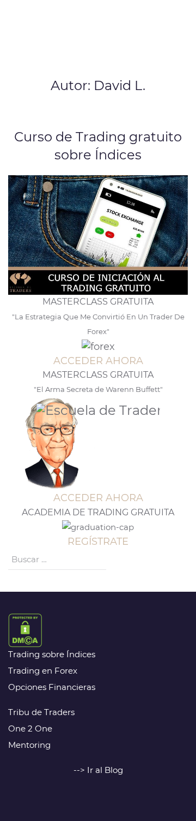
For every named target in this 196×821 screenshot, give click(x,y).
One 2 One (30, 728)
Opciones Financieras (51, 687)
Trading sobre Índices (51, 654)
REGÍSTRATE (98, 542)
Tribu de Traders (41, 712)
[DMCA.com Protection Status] (25, 629)
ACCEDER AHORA (98, 361)
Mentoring (29, 745)
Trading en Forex (42, 670)
